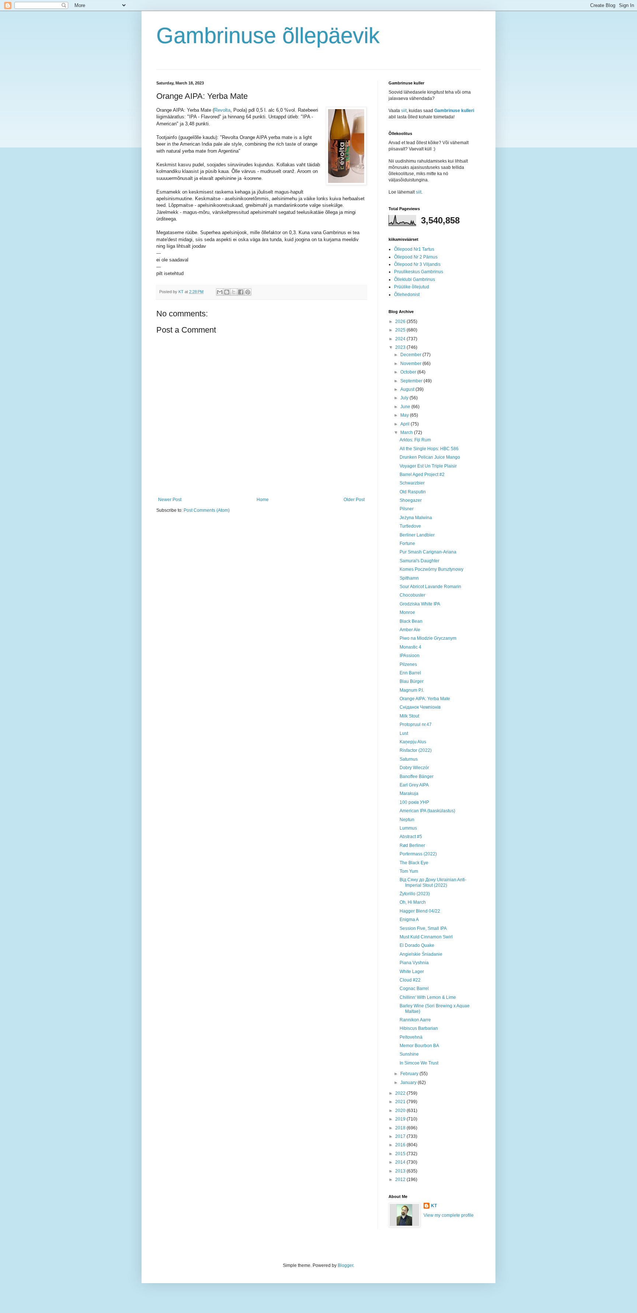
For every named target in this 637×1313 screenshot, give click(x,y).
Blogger (345, 1265)
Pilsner (407, 508)
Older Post (354, 499)
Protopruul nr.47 (416, 724)
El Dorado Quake (417, 945)
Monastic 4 (410, 647)
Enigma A (409, 919)
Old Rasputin (413, 491)
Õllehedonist (407, 294)
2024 (401, 338)
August (407, 389)
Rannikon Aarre (415, 1019)
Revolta (222, 110)
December (411, 354)
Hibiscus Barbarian (419, 1028)
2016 (401, 1144)
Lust (404, 733)
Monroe (407, 612)
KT (434, 1205)
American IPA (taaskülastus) (427, 810)
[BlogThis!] (226, 292)
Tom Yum (409, 871)
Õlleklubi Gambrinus (414, 279)
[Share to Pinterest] (247, 292)
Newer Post (169, 499)
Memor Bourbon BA (419, 1045)
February (410, 1073)
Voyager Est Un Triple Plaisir (428, 466)
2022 (401, 1093)
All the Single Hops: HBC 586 (429, 448)
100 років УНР (414, 802)
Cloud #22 (410, 980)
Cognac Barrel (414, 988)
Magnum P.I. (412, 690)
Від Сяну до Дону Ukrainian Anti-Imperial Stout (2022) (433, 882)
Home (263, 499)
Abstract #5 (411, 836)
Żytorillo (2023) (415, 893)
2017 (401, 1136)
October (408, 372)
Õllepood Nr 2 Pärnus (416, 257)
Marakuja (409, 793)
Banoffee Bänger (417, 776)
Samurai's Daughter (419, 560)
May (405, 415)
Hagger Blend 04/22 (420, 911)
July (405, 397)
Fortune (407, 543)
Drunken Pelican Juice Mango (430, 457)
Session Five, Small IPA (423, 928)
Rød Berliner (412, 845)
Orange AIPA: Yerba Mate (425, 698)
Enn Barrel (410, 672)
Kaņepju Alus (413, 741)
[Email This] (219, 292)
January (409, 1082)
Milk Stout (409, 716)
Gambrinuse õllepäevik (268, 35)
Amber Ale (410, 629)
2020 (401, 1110)
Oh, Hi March (413, 902)
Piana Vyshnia (414, 962)
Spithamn (409, 578)
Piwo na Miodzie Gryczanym (428, 638)
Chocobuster (412, 595)
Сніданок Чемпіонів (420, 707)
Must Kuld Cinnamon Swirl (426, 936)
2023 (401, 347)
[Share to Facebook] (240, 292)
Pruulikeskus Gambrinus (418, 271)
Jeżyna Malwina (416, 517)
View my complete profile (449, 1215)
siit (404, 110)
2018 (401, 1127)
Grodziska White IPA (420, 604)
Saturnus (409, 759)
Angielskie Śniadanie (421, 954)
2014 (401, 1162)
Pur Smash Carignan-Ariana (428, 552)
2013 (401, 1171)
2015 (401, 1153)
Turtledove (410, 526)
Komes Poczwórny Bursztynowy (431, 569)
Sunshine (409, 1054)
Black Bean (411, 621)
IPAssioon (410, 655)
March (407, 432)
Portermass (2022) (418, 854)
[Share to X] (233, 292)
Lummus (408, 828)
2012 (401, 1179)
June (405, 406)
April (405, 424)
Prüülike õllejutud (411, 286)
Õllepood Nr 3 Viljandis (417, 264)
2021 (401, 1101)
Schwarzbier (412, 483)
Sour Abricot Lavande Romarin (430, 586)
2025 (401, 330)
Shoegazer (411, 500)
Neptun (407, 819)
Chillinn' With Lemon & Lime (428, 997)
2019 (401, 1119)
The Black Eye (414, 862)
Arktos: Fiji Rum (415, 439)
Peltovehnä (411, 1037)
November (411, 363)
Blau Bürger (412, 681)
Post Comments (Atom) (207, 510)
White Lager (412, 971)
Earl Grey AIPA (414, 785)
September (412, 380)
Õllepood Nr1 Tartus (414, 249)
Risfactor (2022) (416, 750)
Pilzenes (408, 664)
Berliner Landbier (417, 535)
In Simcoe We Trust (419, 1063)
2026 (401, 321)
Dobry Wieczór (414, 767)
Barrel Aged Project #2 (422, 474)
